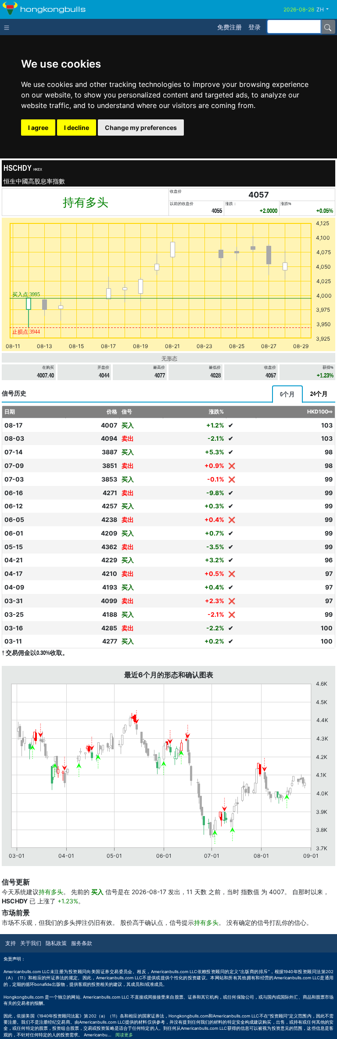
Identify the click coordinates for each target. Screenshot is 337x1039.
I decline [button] (76, 127)
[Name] (327, 27)
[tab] (287, 394)
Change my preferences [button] (141, 127)
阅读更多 (124, 1034)
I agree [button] (38, 127)
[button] (325, 9)
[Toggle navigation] (8, 27)
